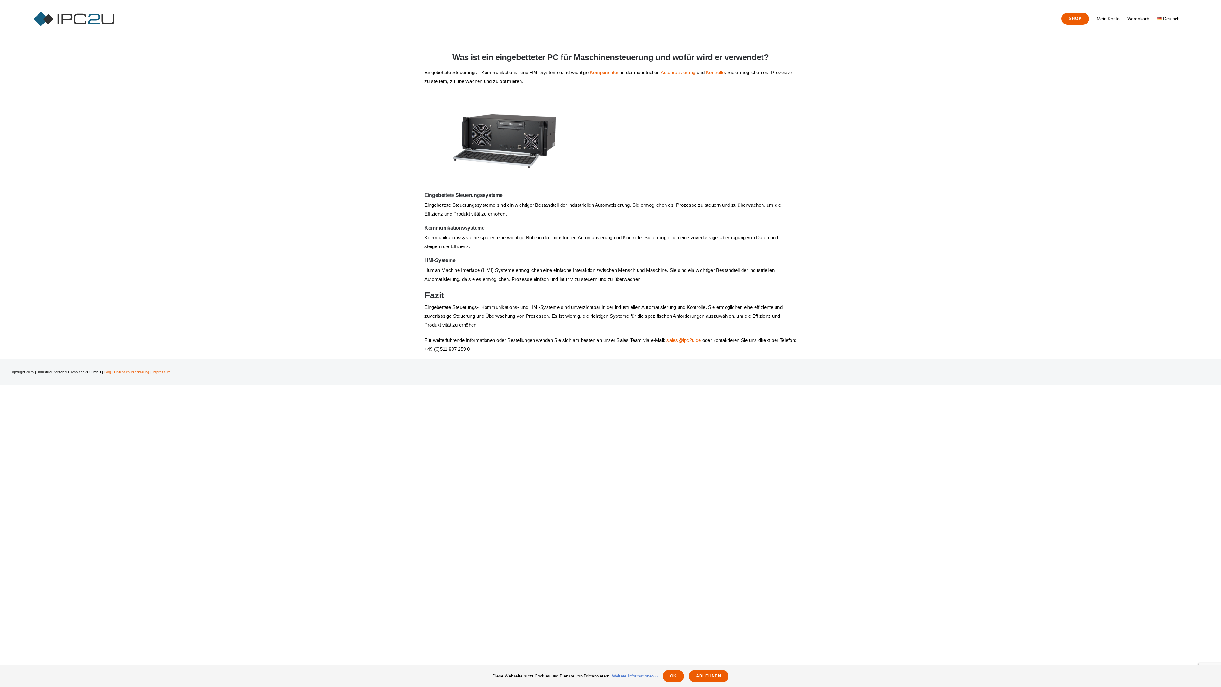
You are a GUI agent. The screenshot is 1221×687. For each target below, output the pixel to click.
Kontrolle (715, 72)
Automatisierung (678, 72)
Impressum (161, 372)
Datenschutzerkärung (131, 372)
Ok (673, 676)
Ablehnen (708, 676)
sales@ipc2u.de (683, 340)
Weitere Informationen (633, 676)
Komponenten (604, 72)
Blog (107, 372)
